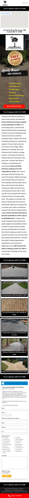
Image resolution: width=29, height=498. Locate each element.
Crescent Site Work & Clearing (10, 488)
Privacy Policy (24, 491)
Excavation (21, 488)
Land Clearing (8, 490)
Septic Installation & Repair (7, 491)
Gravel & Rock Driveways (17, 490)
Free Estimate (17, 491)
